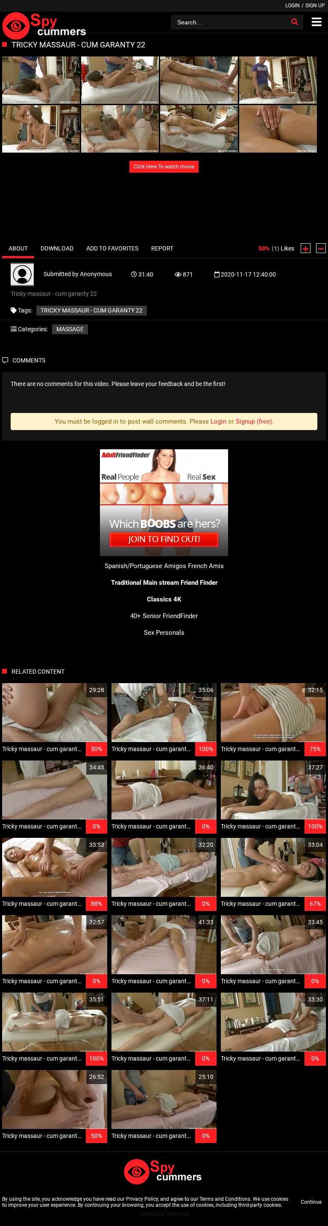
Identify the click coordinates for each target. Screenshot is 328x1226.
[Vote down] (321, 248)
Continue (311, 1202)
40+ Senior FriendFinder (164, 616)
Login (292, 6)
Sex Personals (164, 633)
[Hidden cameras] (45, 22)
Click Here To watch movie (164, 167)
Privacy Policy (142, 1199)
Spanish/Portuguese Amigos (145, 566)
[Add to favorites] (80, 690)
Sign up (315, 6)
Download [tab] (57, 248)
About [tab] (18, 248)
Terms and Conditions (224, 1199)
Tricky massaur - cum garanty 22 (92, 310)
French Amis (206, 566)
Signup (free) (254, 421)
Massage (70, 329)
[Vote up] (305, 248)
